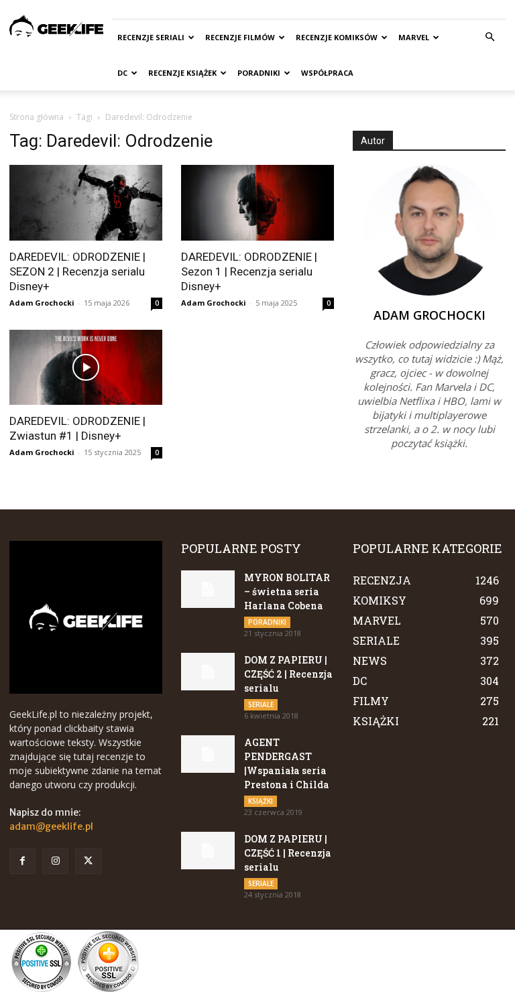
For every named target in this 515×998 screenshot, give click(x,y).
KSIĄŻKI (260, 801)
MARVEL (413, 37)
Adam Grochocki (41, 303)
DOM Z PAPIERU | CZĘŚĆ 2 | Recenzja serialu (288, 673)
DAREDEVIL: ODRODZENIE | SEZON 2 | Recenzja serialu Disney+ (77, 271)
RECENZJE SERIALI (150, 37)
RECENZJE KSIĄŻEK (182, 73)
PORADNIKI (258, 73)
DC (122, 73)
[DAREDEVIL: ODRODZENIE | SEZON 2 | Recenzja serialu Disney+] (85, 203)
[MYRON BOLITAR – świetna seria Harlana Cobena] (208, 589)
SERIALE (261, 704)
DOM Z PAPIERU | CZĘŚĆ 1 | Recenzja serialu (287, 852)
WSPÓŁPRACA (327, 73)
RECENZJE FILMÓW (240, 37)
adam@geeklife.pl (51, 826)
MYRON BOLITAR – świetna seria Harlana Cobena (287, 591)
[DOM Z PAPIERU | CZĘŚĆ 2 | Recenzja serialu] (208, 671)
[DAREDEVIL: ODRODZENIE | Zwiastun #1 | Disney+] (85, 368)
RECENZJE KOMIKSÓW (337, 37)
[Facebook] (22, 861)
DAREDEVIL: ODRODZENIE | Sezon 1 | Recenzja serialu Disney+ (249, 271)
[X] (88, 861)
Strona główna (36, 117)
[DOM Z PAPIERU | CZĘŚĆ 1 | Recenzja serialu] (208, 850)
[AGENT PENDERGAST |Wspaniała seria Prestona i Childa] (208, 754)
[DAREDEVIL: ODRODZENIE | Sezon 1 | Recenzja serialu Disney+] (257, 203)
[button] (489, 37)
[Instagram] (55, 861)
